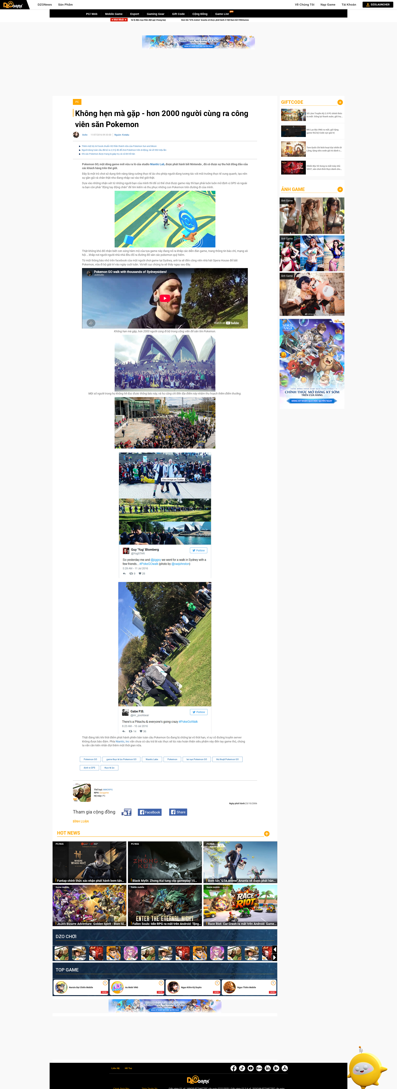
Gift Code (178, 14)
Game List (222, 14)
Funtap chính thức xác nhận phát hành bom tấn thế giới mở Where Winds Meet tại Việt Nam (89, 881)
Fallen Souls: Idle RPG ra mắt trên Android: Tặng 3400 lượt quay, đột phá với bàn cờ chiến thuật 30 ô (201, 20)
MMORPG (108, 789)
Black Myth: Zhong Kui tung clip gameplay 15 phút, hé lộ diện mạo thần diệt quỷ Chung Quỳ (163, 881)
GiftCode (292, 102)
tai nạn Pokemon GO (197, 759)
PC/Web (60, 844)
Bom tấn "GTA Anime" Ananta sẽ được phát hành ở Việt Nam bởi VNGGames (241, 881)
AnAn (84, 135)
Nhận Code (324, 115)
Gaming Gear (155, 14)
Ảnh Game (293, 189)
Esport (134, 14)
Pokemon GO (90, 759)
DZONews (45, 4)
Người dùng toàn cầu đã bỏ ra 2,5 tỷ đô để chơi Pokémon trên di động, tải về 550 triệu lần (124, 150)
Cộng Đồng (199, 14)
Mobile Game (114, 14)
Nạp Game (328, 4)
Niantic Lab (157, 164)
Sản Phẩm (65, 4)
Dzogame (104, 792)
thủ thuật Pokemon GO (227, 759)
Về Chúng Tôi (304, 4)
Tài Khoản (349, 4)
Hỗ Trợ (128, 1068)
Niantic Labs (152, 759)
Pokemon (172, 759)
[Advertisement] (198, 74)
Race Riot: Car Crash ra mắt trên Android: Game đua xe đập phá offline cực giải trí (241, 924)
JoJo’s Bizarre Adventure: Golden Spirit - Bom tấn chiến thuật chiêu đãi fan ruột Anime (91, 924)
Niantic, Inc (122, 741)
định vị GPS (89, 767)
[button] (274, 957)
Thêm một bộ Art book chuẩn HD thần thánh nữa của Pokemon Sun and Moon (119, 146)
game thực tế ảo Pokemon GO (121, 759)
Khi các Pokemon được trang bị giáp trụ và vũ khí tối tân (108, 154)
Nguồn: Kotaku (121, 135)
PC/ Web (91, 14)
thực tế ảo (109, 767)
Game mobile (62, 887)
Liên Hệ (116, 1068)
